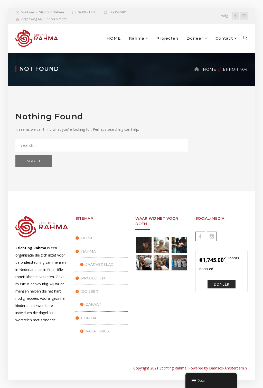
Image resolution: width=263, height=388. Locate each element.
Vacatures (97, 331)
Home (209, 69)
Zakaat (93, 304)
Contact (224, 38)
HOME (114, 38)
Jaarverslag (100, 264)
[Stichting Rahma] (36, 37)
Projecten (167, 38)
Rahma (136, 38)
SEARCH (33, 161)
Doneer (194, 38)
